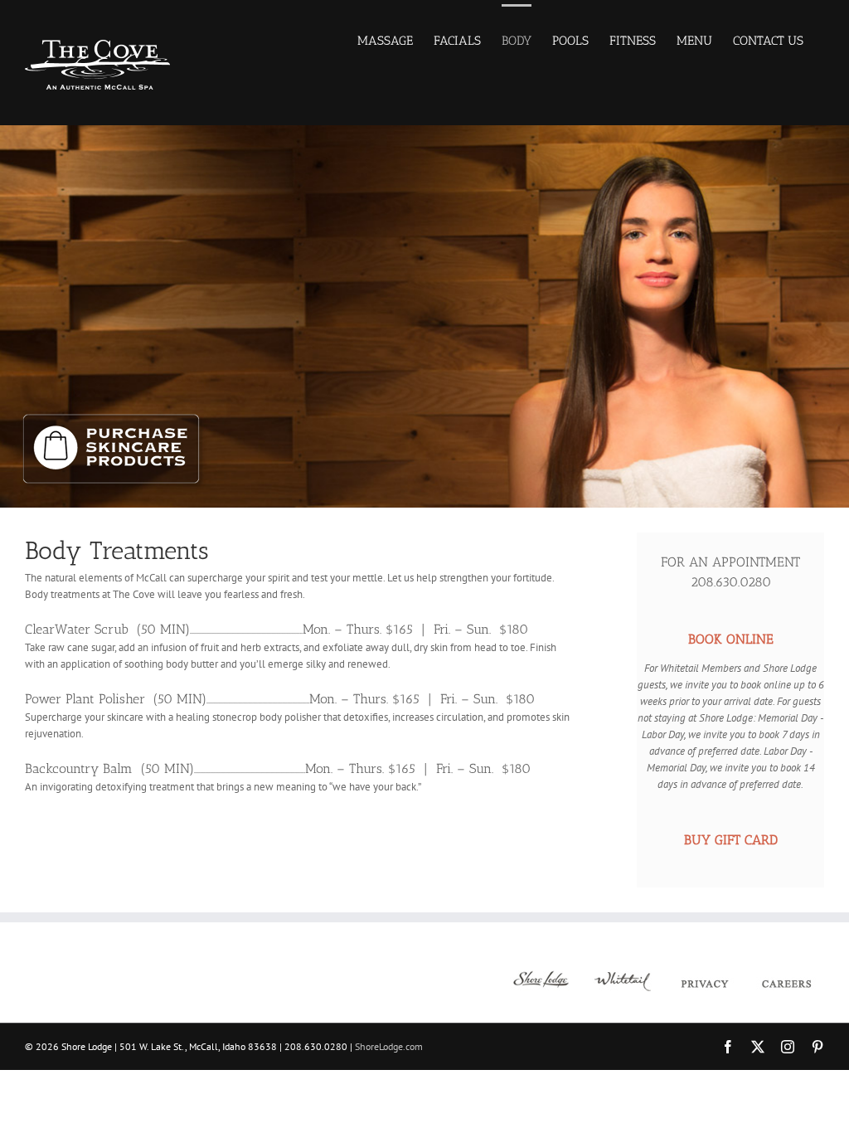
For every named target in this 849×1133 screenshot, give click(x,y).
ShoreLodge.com (389, 1046)
